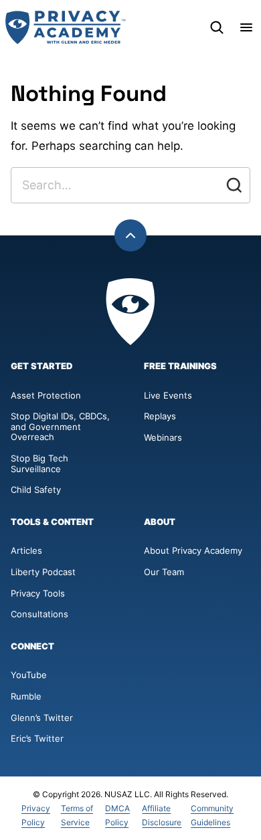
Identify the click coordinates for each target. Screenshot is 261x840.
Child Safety (36, 489)
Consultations (39, 614)
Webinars (163, 437)
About (159, 522)
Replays (160, 416)
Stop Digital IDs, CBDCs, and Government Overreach (60, 426)
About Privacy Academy (193, 550)
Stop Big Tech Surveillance (41, 463)
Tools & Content (52, 522)
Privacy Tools (38, 593)
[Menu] (246, 27)
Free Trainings (180, 366)
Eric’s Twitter (37, 738)
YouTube (29, 674)
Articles (26, 550)
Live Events (168, 395)
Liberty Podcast (43, 571)
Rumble (26, 696)
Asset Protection (46, 395)
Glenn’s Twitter (42, 717)
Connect (32, 646)
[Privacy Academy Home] (65, 27)
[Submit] (234, 185)
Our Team (164, 571)
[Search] (217, 27)
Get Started (42, 366)
